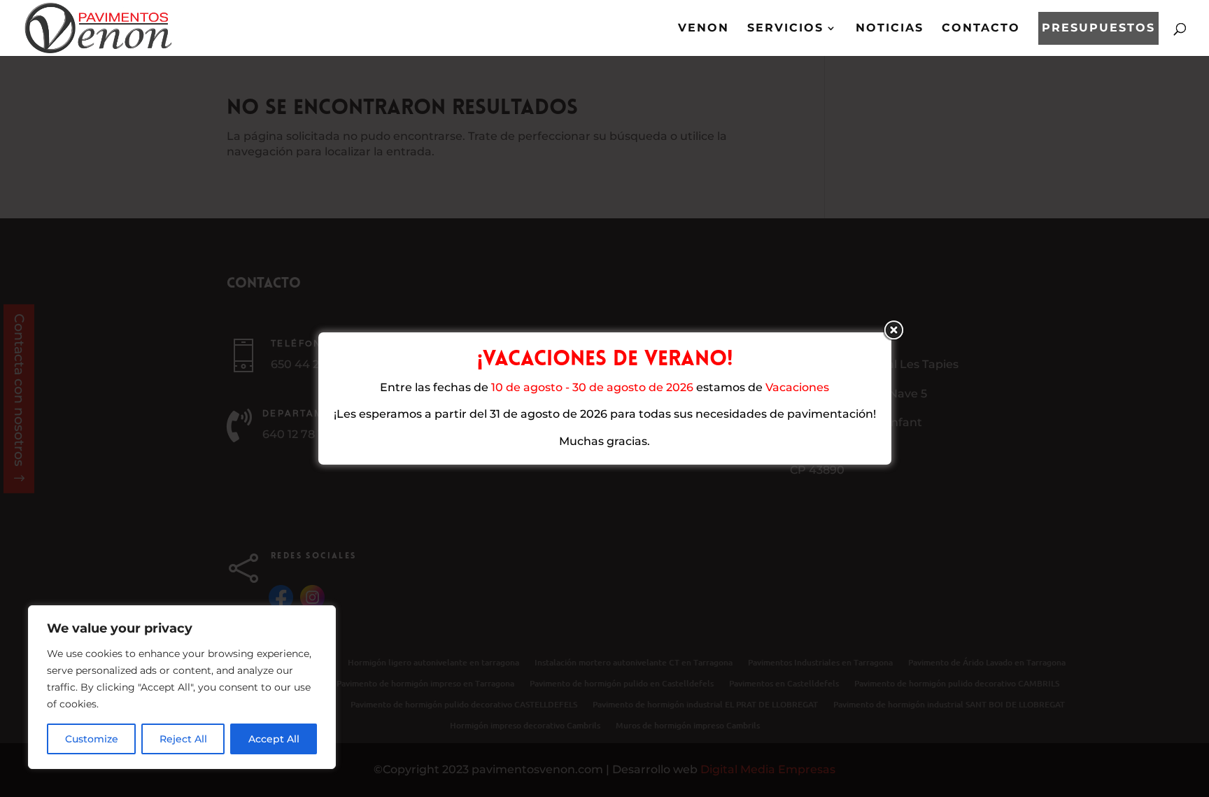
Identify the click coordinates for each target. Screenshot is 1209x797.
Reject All (183, 739)
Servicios (785, 28)
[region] (182, 687)
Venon (703, 28)
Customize (91, 739)
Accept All (273, 739)
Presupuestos (1098, 28)
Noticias (890, 28)
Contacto (981, 28)
